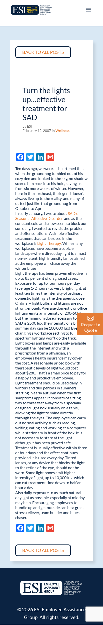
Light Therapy (49, 243)
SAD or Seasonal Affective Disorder (47, 216)
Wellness (63, 130)
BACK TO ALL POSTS (43, 52)
